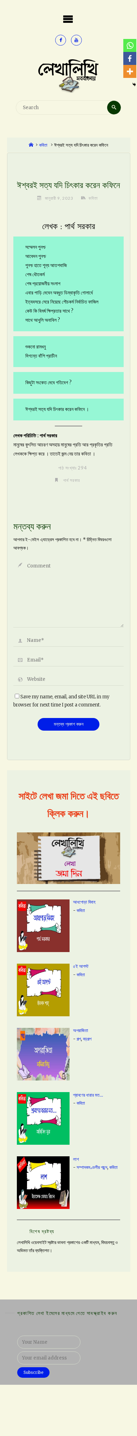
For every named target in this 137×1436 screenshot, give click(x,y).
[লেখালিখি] (68, 75)
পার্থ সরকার (71, 480)
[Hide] (134, 84)
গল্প (79, 1039)
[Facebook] (129, 58)
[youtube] (76, 40)
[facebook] (60, 40)
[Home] (31, 145)
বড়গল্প (87, 1039)
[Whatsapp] (129, 45)
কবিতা (43, 145)
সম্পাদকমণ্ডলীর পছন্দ (92, 1167)
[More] (129, 71)
